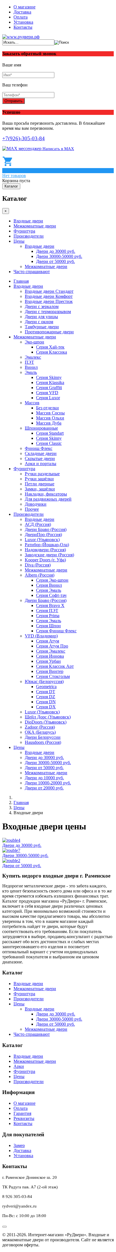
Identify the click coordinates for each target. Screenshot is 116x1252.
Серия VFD (47, 392)
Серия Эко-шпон (52, 580)
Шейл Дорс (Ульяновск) (48, 717)
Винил (31, 367)
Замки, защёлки (40, 488)
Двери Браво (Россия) (45, 529)
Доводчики (35, 504)
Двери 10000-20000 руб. (48, 782)
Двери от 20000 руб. (44, 787)
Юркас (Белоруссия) (44, 681)
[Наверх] (4, 1227)
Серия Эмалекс (50, 651)
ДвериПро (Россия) (43, 534)
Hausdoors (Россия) (43, 742)
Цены (19, 241)
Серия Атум (47, 641)
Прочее (32, 509)
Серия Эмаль (48, 590)
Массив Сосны (50, 412)
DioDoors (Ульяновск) (45, 722)
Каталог (11, 186)
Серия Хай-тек (50, 347)
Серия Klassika (50, 382)
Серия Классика (51, 352)
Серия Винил (49, 585)
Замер (19, 1145)
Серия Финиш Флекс (56, 630)
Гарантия (22, 1113)
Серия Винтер (49, 671)
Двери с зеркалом (42, 306)
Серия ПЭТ (47, 610)
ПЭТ (29, 362)
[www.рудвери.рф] (20, 36)
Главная (21, 281)
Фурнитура (24, 231)
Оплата (21, 17)
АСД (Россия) (38, 524)
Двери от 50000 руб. (55, 261)
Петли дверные (39, 483)
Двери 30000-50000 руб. (59, 256)
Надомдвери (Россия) (45, 549)
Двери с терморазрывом (48, 311)
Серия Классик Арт (55, 666)
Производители (29, 236)
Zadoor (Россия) (40, 727)
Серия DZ (45, 696)
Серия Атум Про (52, 646)
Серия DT (45, 691)
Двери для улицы (41, 316)
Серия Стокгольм (53, 676)
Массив (32, 402)
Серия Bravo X (50, 605)
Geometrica (46, 686)
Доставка (22, 12)
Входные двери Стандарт (49, 291)
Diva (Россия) (38, 565)
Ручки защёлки (39, 478)
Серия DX (46, 706)
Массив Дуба (48, 423)
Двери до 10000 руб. (44, 777)
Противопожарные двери (49, 331)
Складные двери (41, 453)
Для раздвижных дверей (48, 499)
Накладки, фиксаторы (46, 494)
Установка (23, 22)
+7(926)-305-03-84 (23, 138)
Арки (19, 1066)
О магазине (24, 7)
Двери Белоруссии (43, 737)
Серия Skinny (49, 377)
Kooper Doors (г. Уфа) (45, 559)
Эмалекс (33, 357)
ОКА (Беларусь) (40, 732)
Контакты (23, 27)
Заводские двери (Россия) (49, 554)
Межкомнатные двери (35, 226)
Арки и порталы (40, 463)
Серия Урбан (48, 661)
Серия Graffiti (49, 387)
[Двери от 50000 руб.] (11, 860)
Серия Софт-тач (51, 595)
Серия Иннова (50, 656)
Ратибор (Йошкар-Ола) (47, 544)
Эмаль (31, 372)
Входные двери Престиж (49, 301)
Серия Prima (47, 615)
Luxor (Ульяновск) (42, 539)
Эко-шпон (34, 342)
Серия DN (46, 701)
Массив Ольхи (50, 418)
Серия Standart (50, 433)
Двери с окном (39, 321)
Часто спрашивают (32, 271)
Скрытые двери (40, 458)
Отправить (14, 101)
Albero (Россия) (39, 575)
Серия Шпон (48, 625)
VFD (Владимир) (41, 635)
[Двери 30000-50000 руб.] (11, 850)
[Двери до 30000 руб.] (11, 840)
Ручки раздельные (42, 473)
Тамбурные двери (42, 326)
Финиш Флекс (38, 448)
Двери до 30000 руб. (55, 251)
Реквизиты (24, 1118)
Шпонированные (41, 428)
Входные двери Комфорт (49, 296)
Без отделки (47, 407)
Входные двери (28, 220)
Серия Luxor (48, 397)
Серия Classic (49, 443)
